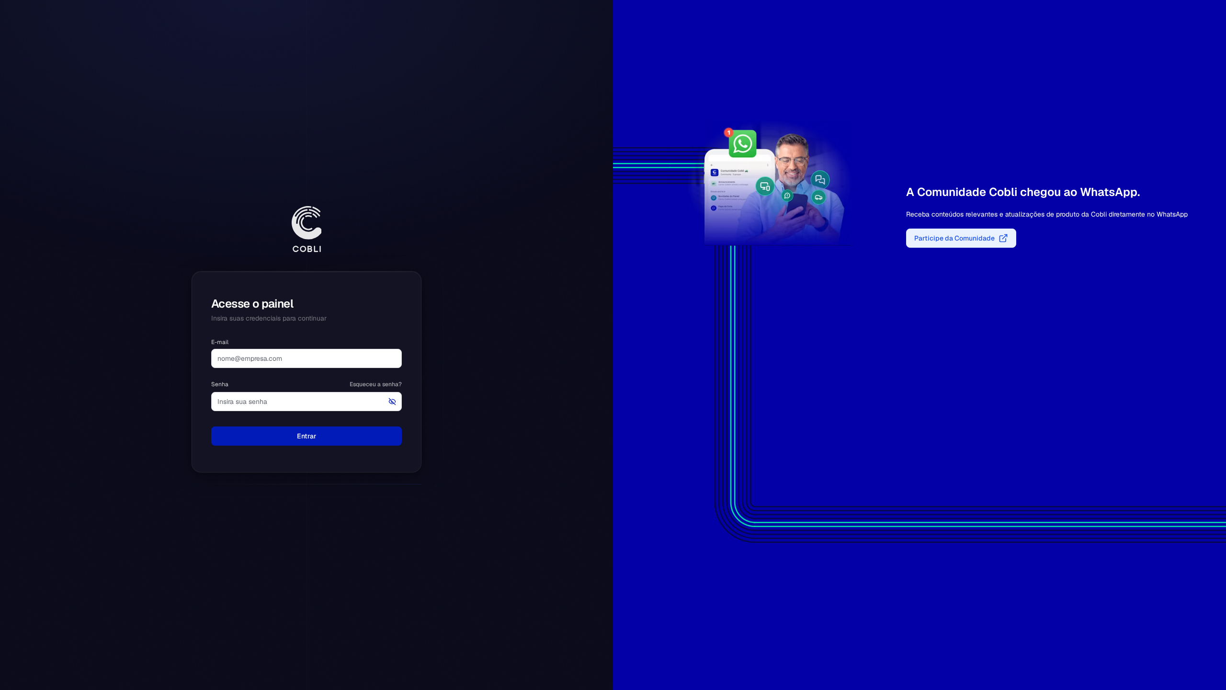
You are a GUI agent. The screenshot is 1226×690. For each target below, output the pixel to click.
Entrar (307, 436)
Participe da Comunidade (954, 238)
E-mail (219, 342)
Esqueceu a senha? (376, 384)
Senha (219, 384)
